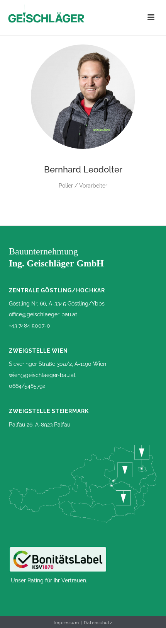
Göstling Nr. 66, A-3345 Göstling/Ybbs (57, 303)
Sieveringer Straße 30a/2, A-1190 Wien (57, 364)
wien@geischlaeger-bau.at (42, 375)
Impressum (66, 622)
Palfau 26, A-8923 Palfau (39, 425)
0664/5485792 (27, 386)
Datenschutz (98, 622)
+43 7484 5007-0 (29, 326)
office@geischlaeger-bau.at (43, 314)
